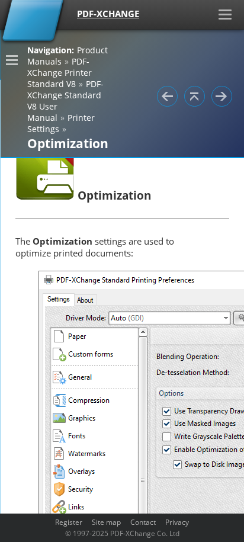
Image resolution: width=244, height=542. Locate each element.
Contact (143, 522)
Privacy (177, 522)
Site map (106, 522)
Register (68, 522)
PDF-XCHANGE (108, 14)
